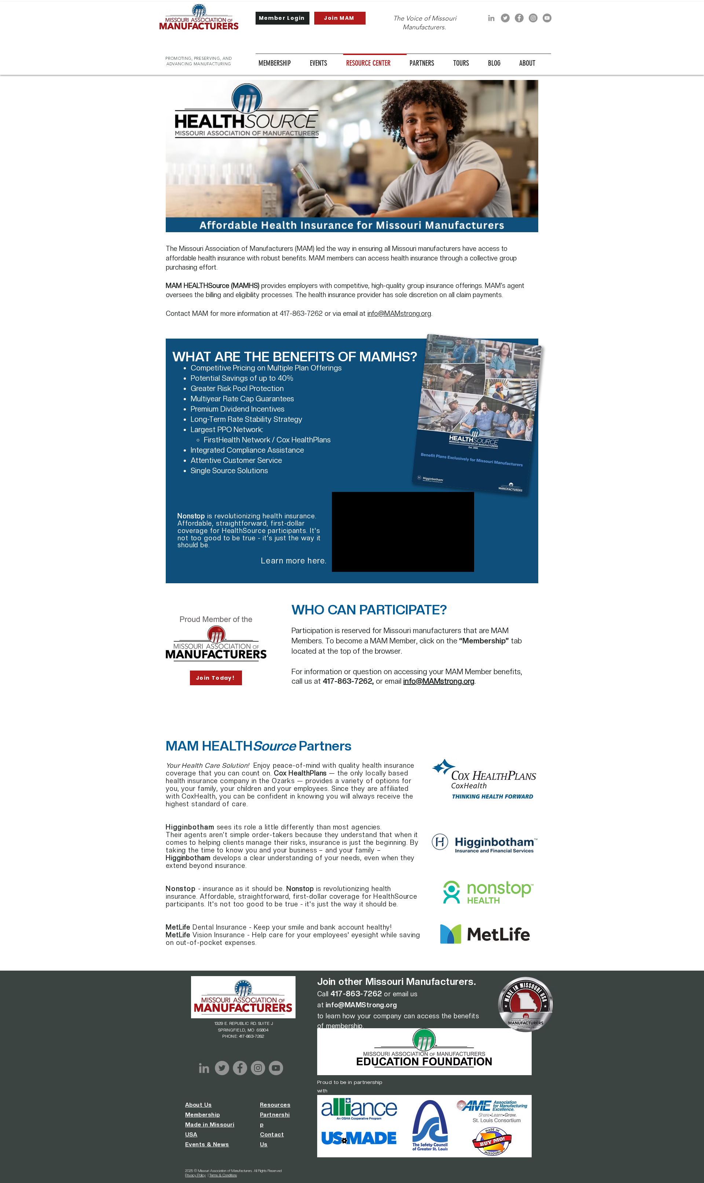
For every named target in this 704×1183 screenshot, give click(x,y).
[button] (325, 60)
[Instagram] (533, 18)
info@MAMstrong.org (399, 313)
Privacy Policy (195, 1175)
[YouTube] (547, 18)
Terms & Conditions (223, 1175)
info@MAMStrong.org (361, 1005)
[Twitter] (505, 18)
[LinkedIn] (491, 18)
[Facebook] (519, 18)
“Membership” (484, 640)
